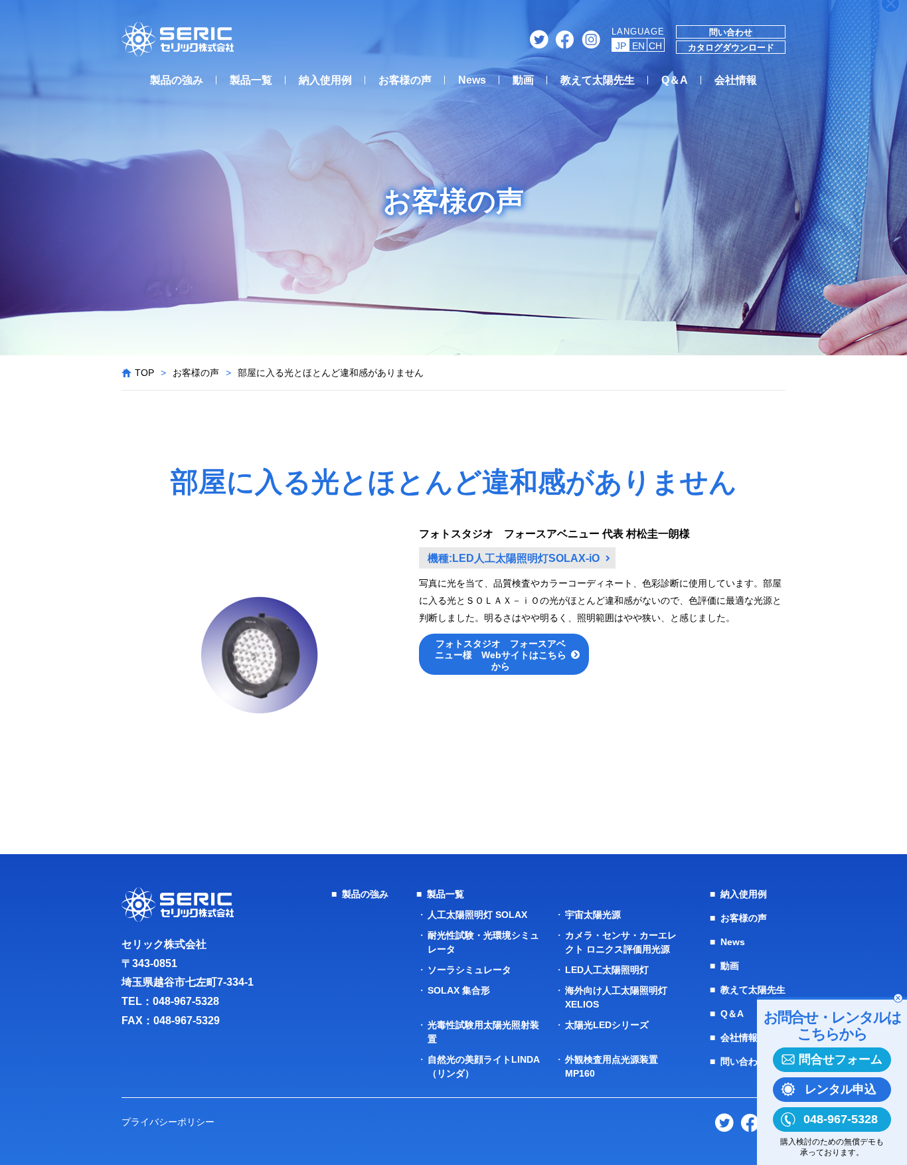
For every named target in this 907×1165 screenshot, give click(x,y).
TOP (144, 372)
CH (655, 46)
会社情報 (735, 80)
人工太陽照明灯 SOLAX (477, 914)
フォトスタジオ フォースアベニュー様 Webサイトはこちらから (500, 655)
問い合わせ (730, 32)
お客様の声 (405, 80)
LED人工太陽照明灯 (607, 969)
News (472, 80)
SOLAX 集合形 (459, 990)
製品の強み (176, 80)
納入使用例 (325, 80)
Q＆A (674, 80)
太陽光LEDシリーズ (607, 1025)
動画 (523, 80)
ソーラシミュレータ (469, 969)
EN (638, 46)
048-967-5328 (186, 1001)
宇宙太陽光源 (593, 914)
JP (621, 46)
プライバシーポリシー (168, 1122)
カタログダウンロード (731, 47)
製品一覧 (251, 80)
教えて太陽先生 (597, 80)
